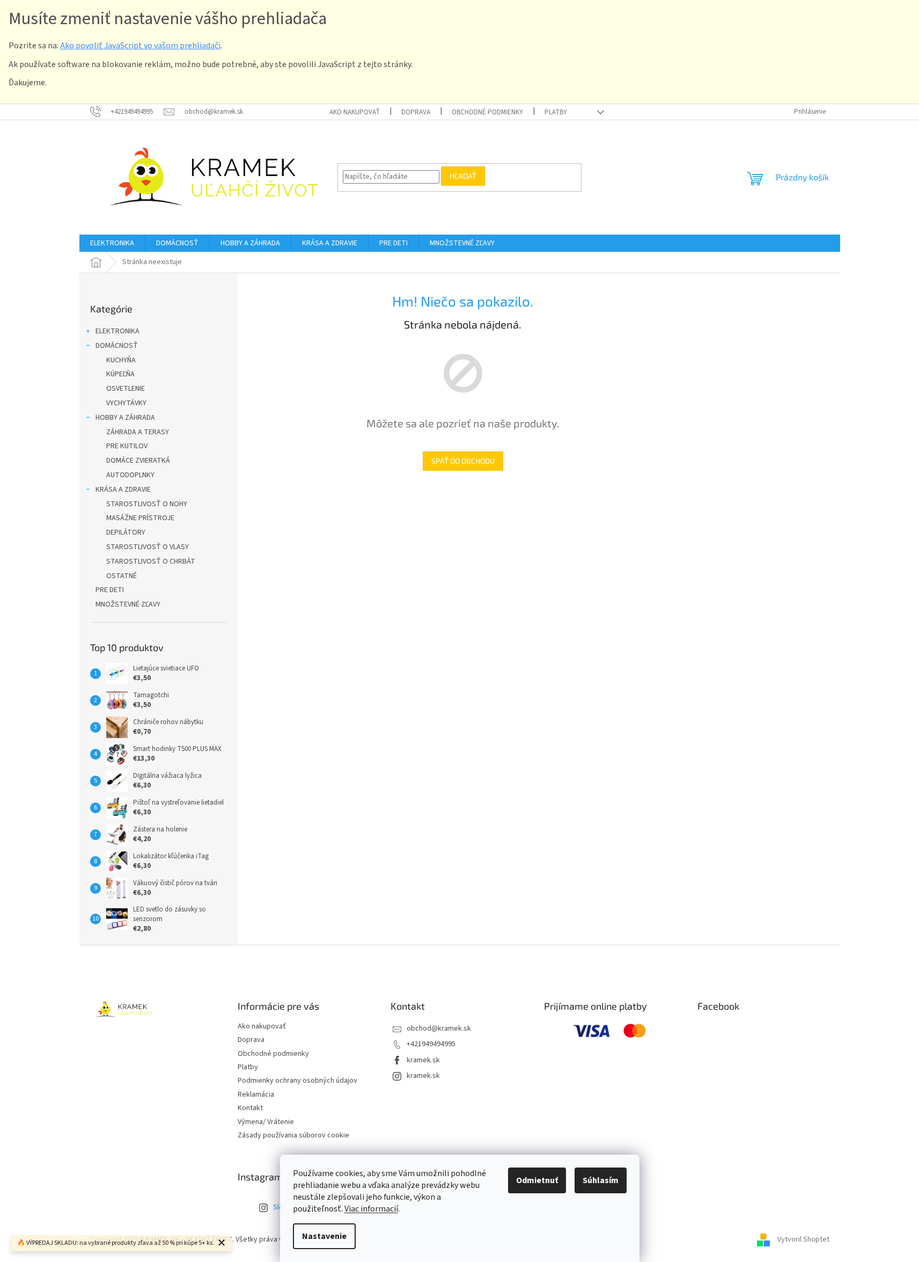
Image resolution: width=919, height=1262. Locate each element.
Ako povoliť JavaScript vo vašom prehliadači (140, 46)
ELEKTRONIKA (117, 331)
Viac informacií (371, 1209)
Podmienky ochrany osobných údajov (297, 1080)
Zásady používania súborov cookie (293, 1135)
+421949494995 (431, 1044)
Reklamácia (256, 1094)
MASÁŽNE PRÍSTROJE (140, 518)
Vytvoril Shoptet (803, 1239)
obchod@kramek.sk (439, 1028)
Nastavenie (324, 1236)
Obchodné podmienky (487, 112)
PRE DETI (109, 590)
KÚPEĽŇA (120, 374)
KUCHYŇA (121, 360)
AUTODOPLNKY (130, 475)
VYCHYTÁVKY (126, 403)
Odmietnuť (537, 1180)
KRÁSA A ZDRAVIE (123, 489)
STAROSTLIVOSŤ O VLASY (147, 547)
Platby (556, 112)
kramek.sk (423, 1060)
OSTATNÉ (121, 576)
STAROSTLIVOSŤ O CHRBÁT (150, 561)
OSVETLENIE (125, 388)
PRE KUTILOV (127, 446)
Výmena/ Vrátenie (266, 1122)
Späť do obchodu (463, 460)
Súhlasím (601, 1180)
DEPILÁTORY (125, 532)
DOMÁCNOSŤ (116, 345)
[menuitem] (112, 243)
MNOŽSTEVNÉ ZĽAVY (127, 604)
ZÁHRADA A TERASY (137, 432)
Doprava (415, 112)
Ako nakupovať (354, 112)
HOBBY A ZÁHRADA (125, 417)
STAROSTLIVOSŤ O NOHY (146, 504)
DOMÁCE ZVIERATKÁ (138, 460)
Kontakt (250, 1108)
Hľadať (463, 175)
